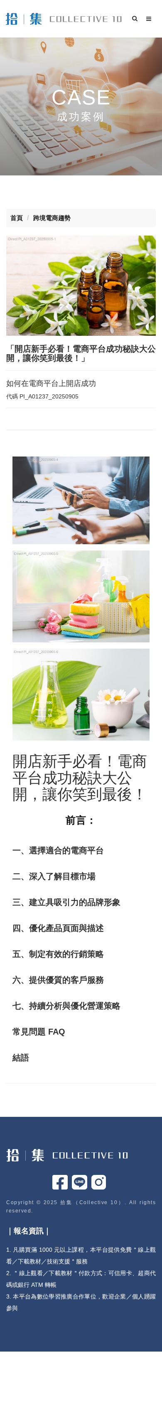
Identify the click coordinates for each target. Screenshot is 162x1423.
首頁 (16, 217)
